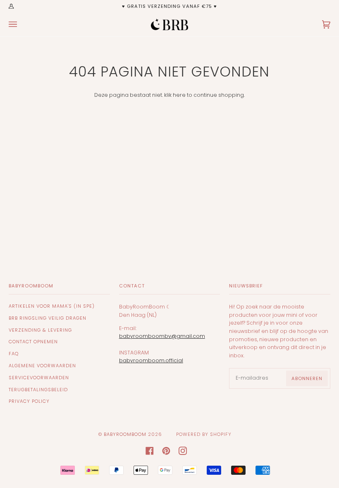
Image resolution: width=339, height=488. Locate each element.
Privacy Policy (29, 401)
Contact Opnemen (33, 341)
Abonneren (306, 378)
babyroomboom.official (151, 360)
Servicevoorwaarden (39, 377)
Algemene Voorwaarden (42, 365)
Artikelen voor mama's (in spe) (52, 306)
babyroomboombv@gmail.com (162, 336)
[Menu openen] (21, 24)
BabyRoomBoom (125, 434)
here (179, 94)
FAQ (14, 353)
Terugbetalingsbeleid (38, 389)
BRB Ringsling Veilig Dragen (47, 318)
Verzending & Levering (40, 330)
